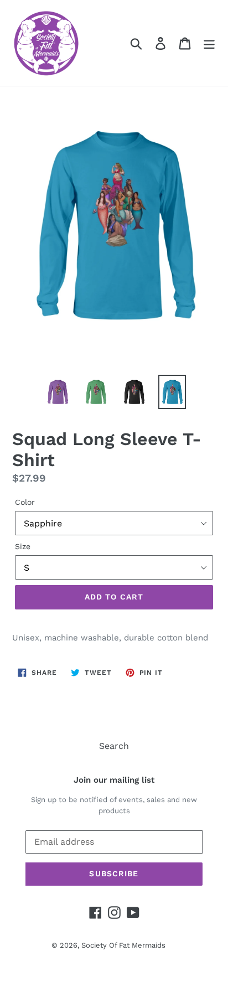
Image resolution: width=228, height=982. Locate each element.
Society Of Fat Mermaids (123, 945)
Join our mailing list (114, 780)
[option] (58, 392)
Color (25, 502)
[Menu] (209, 42)
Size (22, 546)
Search (114, 746)
